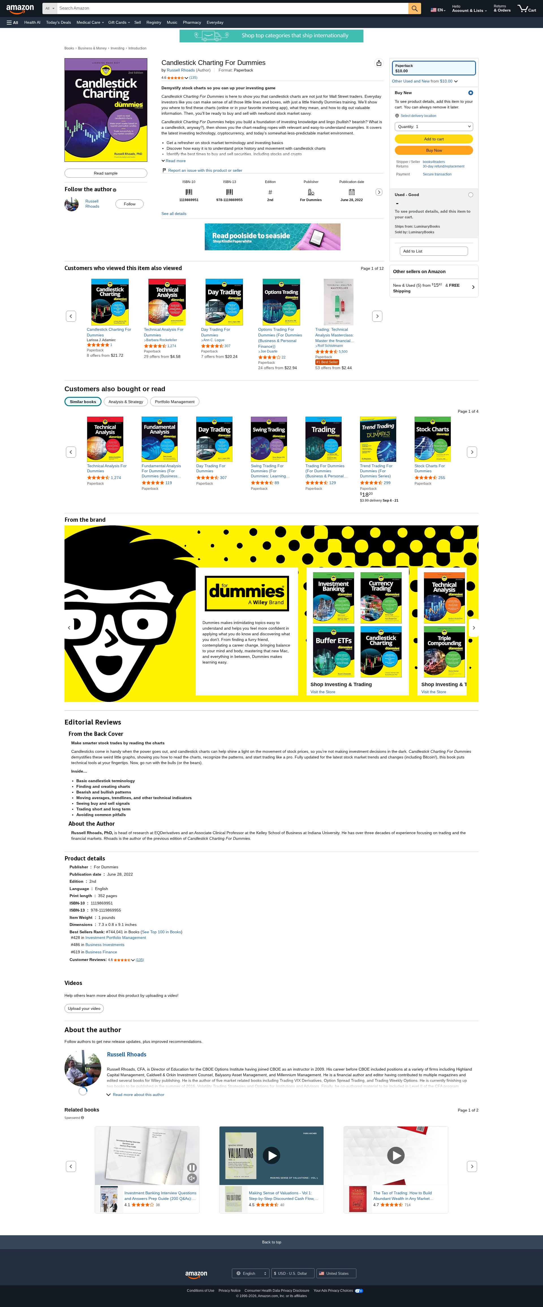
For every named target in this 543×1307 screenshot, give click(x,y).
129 (332, 483)
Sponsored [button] (72, 1117)
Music (172, 22)
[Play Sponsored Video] (271, 1156)
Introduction (137, 48)
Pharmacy (192, 22)
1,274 (116, 477)
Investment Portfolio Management (115, 937)
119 (168, 483)
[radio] (434, 68)
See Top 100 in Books (161, 932)
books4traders (434, 162)
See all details (173, 213)
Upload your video (84, 1008)
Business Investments (104, 944)
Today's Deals (58, 22)
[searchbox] (232, 8)
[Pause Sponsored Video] (192, 1168)
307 (223, 477)
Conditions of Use (200, 1291)
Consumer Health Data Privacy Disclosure (277, 1291)
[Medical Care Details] (103, 22)
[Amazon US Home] (196, 1275)
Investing (117, 48)
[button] (12, 22)
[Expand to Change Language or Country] (444, 10)
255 (441, 477)
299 (387, 483)
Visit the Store (323, 692)
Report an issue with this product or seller (205, 170)
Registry (153, 22)
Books (69, 48)
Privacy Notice (230, 1291)
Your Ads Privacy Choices (333, 1291)
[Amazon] (21, 8)
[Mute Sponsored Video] (192, 1178)
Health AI (32, 22)
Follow (129, 204)
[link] (110, 332)
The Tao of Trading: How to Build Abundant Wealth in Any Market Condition (402, 1196)
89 (277, 483)
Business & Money (92, 48)
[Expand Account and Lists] (486, 11)
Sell (137, 22)
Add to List (412, 251)
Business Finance (101, 952)
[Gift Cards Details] (129, 22)
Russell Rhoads (181, 70)
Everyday (215, 22)
